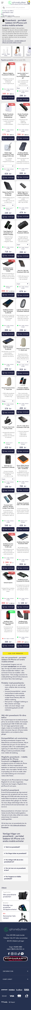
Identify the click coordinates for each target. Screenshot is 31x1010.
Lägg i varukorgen (9, 97)
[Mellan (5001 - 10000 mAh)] (17, 50)
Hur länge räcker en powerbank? (16, 853)
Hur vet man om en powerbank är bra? (15, 869)
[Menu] (3, 2)
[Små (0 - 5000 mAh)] (6, 50)
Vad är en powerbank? (13, 847)
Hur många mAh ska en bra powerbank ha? (13, 861)
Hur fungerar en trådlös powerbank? (12, 878)
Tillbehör (2, 16)
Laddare (9, 16)
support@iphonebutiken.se (15, 949)
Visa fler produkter (15, 653)
